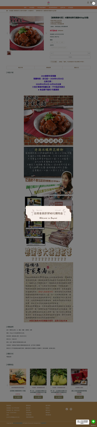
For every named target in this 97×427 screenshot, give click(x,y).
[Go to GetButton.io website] (93, 425)
